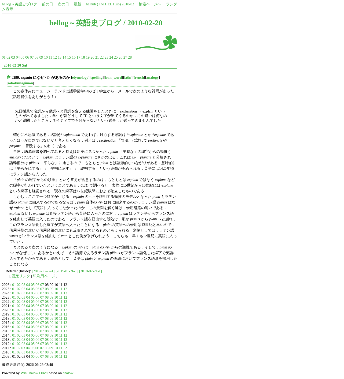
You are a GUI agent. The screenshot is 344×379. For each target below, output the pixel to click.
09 (41, 57)
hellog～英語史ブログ (19, 4)
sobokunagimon (20, 83)
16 (74, 57)
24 (111, 57)
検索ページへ (150, 4)
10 (46, 57)
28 (130, 57)
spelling (96, 77)
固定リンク (20, 276)
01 (4, 57)
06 (27, 57)
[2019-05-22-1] (43, 271)
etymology (80, 77)
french (139, 77)
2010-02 (128, 4)
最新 (77, 4)
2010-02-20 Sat (15, 65)
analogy (152, 77)
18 (83, 57)
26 (120, 57)
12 (55, 57)
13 (60, 57)
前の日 (47, 4)
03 (13, 57)
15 (69, 57)
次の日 (63, 4)
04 (18, 57)
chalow (68, 373)
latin (127, 77)
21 (97, 57)
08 (36, 57)
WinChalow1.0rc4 (34, 373)
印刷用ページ (44, 276)
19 (88, 57)
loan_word (113, 77)
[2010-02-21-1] (90, 271)
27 (125, 57)
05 (22, 57)
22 (102, 57)
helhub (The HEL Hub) (103, 4)
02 (8, 57)
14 (64, 57)
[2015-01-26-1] (66, 271)
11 (50, 57)
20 (92, 57)
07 (32, 57)
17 (78, 57)
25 (116, 57)
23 (106, 57)
